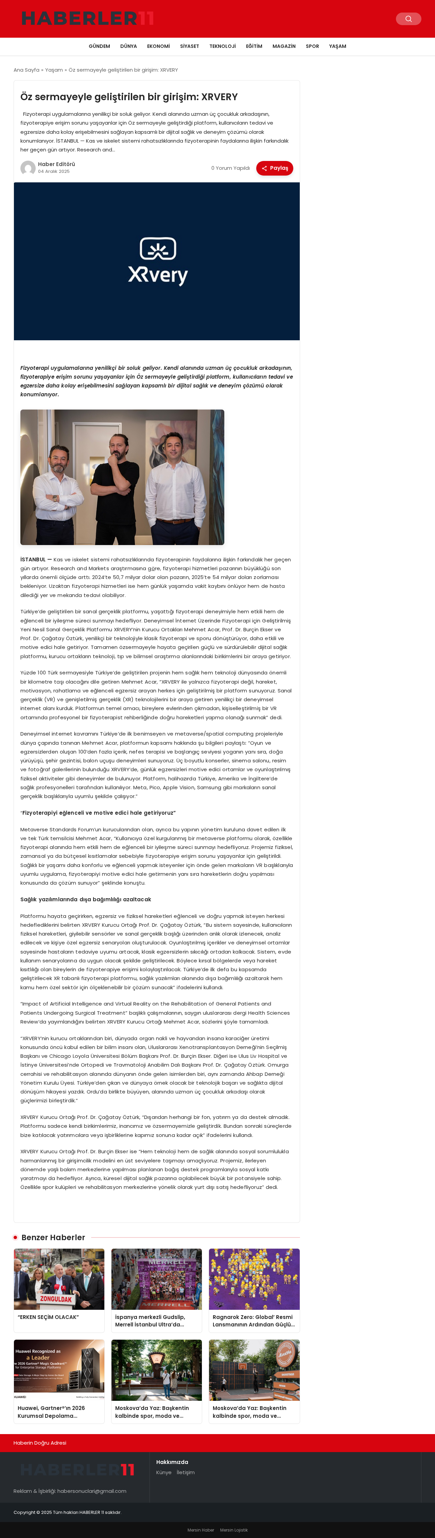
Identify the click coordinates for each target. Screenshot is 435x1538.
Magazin (284, 46)
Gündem (99, 46)
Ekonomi (158, 46)
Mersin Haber (201, 1530)
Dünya (128, 46)
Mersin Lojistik (234, 1530)
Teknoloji (222, 46)
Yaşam (337, 46)
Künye (164, 1472)
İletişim (186, 1472)
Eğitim (254, 46)
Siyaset (189, 46)
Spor (312, 46)
